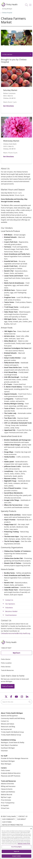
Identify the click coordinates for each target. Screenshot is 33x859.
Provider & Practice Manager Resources (14, 758)
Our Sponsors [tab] (10, 604)
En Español (4, 805)
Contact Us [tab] (9, 600)
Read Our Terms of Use (24, 843)
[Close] (31, 828)
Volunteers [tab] (9, 608)
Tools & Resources (7, 670)
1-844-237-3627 (6, 648)
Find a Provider (7, 686)
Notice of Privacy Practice (12, 825)
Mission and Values (7, 724)
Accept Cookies (16, 856)
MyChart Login (6, 797)
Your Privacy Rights (16, 846)
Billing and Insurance (8, 786)
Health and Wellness (8, 792)
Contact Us (5, 721)
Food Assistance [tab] (10, 615)
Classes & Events (6, 789)
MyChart (16, 653)
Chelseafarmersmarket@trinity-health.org (15, 633)
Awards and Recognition (9, 716)
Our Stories (7, 822)
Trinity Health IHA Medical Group (12, 732)
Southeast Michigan (8, 748)
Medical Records (6, 794)
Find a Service (5, 667)
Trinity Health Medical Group (11, 735)
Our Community (8, 819)
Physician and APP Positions (10, 776)
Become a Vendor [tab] (11, 611)
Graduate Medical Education (10, 773)
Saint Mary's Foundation (9, 745)
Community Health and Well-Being (13, 718)
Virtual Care (5, 808)
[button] (30, 4)
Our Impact (21, 819)
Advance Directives (7, 784)
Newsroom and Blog (8, 726)
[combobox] (16, 701)
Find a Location (6, 663)
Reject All (16, 851)
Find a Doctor (5, 659)
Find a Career (5, 770)
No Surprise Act (6, 729)
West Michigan (6, 764)
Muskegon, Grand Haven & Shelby (12, 742)
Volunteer (4, 751)
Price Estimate (6, 800)
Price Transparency (7, 803)
